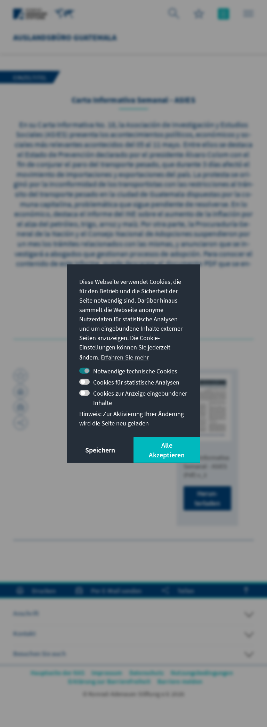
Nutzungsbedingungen (202, 673)
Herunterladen (207, 498)
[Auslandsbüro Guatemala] (64, 13)
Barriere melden (179, 681)
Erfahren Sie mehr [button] (125, 357)
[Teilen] (20, 423)
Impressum (106, 673)
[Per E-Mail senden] (20, 407)
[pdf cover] (207, 407)
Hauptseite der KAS (57, 673)
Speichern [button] (100, 450)
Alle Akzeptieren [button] (167, 450)
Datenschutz (146, 673)
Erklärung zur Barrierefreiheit (109, 681)
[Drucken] (20, 391)
